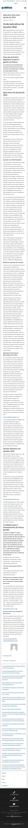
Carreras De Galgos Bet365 (10, 639)
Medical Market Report (6, 8)
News (3, 779)
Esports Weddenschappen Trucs (11, 417)
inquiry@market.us (11, 1)
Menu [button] (25, 8)
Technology (5, 785)
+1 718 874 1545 (24, 1)
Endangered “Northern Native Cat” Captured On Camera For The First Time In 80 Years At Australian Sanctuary (14, 714)
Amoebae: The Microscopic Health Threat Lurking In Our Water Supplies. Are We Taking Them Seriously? (13, 755)
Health (3, 776)
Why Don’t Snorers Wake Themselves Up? (11, 709)
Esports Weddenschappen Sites (11, 499)
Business (4, 773)
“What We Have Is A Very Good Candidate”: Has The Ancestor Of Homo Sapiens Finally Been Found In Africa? (13, 699)
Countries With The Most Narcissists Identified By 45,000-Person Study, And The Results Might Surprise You (13, 677)
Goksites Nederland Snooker (10, 641)
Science (4, 782)
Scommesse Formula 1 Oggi (10, 609)
